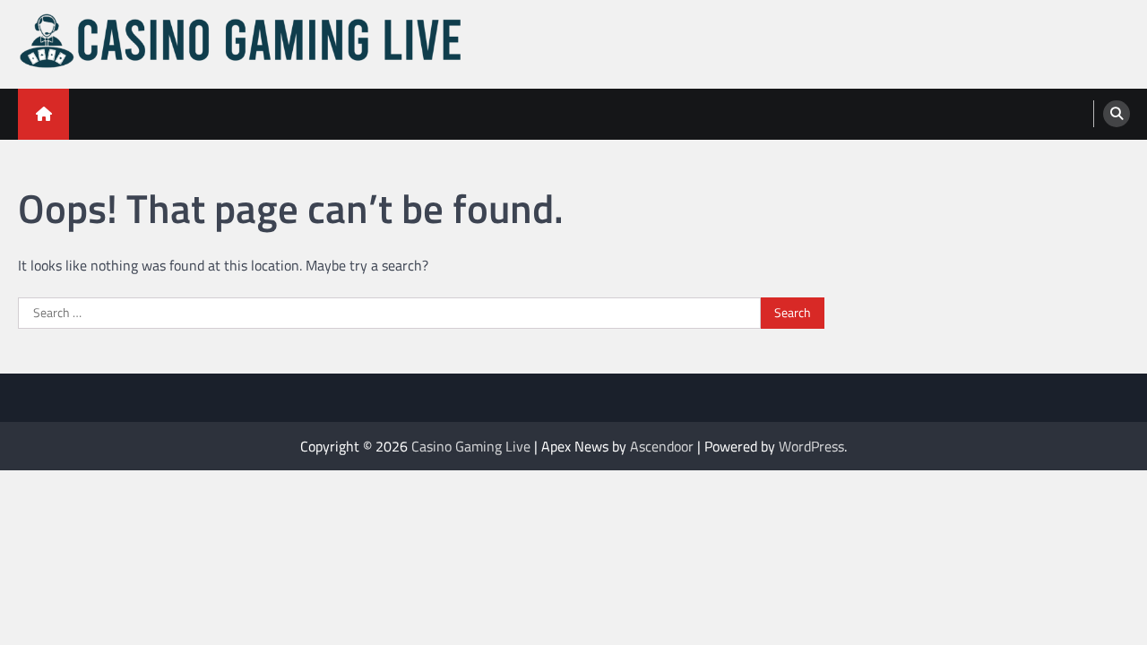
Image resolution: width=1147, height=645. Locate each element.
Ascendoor (662, 446)
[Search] (1116, 113)
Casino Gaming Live (470, 446)
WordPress (811, 446)
